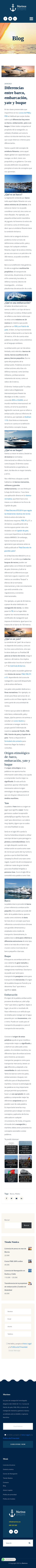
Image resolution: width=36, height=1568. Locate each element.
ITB (12, 611)
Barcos (12, 1194)
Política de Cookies (9, 1499)
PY (26, 520)
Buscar (7, 1220)
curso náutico (19, 721)
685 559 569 (13, 1525)
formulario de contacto (13, 741)
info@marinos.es (14, 1522)
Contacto (6, 1482)
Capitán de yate (22, 531)
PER (22, 520)
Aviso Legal (27, 1344)
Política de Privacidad (19, 1347)
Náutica (17, 1194)
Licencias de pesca (9, 1465)
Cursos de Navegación (10, 1474)
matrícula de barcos (17, 666)
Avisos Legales (7, 1490)
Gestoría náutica (8, 1469)
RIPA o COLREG (17, 400)
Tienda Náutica (7, 1478)
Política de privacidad (9, 1494)
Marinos (25, 1563)
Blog (4, 1486)
